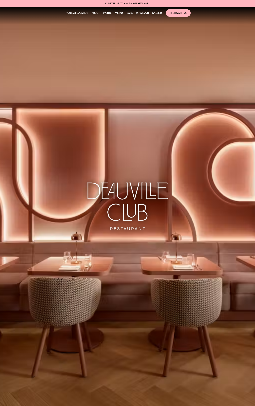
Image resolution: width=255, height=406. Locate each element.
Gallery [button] (157, 12)
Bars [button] (130, 12)
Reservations (178, 13)
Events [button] (107, 12)
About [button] (96, 12)
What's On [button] (142, 12)
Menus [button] (119, 12)
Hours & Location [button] (77, 12)
